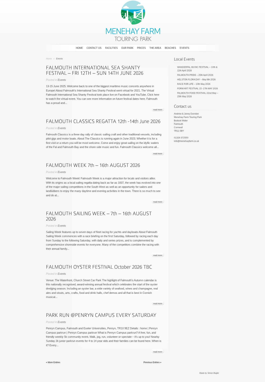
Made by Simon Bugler (209, 373)
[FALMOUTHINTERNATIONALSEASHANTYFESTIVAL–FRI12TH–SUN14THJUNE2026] (94, 70)
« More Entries (53, 362)
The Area (155, 48)
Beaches (170, 48)
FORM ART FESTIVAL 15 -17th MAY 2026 (197, 88)
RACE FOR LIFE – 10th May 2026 (193, 84)
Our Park (127, 48)
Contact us (94, 48)
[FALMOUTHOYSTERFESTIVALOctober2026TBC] (99, 266)
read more (157, 110)
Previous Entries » (152, 362)
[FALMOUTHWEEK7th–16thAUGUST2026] (93, 165)
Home (79, 48)
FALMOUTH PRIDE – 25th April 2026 (195, 75)
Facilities (111, 48)
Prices (141, 48)
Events (184, 48)
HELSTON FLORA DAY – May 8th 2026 (196, 79)
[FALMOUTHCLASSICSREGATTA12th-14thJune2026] (103, 121)
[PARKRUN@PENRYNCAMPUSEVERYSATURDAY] (101, 315)
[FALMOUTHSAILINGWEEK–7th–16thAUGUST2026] (99, 215)
